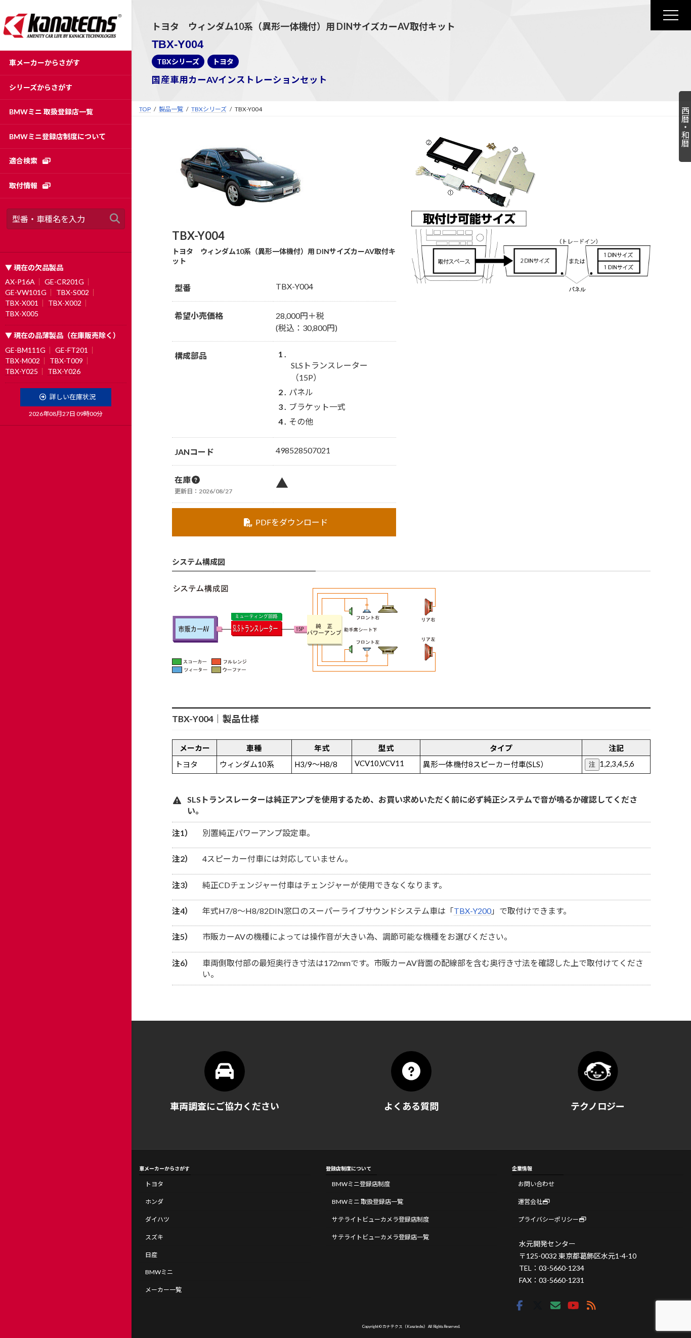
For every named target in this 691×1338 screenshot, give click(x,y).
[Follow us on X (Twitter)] (537, 1306)
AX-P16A (20, 281)
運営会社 (530, 1202)
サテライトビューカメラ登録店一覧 (380, 1237)
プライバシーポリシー (548, 1219)
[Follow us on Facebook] (519, 1306)
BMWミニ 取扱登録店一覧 (367, 1202)
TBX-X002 (64, 303)
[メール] (555, 1306)
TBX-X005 (21, 313)
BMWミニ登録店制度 (361, 1184)
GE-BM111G (25, 350)
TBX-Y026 (64, 371)
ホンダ (154, 1202)
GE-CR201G (64, 281)
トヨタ (223, 61)
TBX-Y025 (21, 371)
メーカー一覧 (163, 1290)
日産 (151, 1255)
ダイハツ (157, 1219)
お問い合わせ (536, 1184)
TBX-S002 (72, 292)
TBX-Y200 (472, 910)
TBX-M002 (22, 360)
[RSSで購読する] (591, 1306)
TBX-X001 (21, 303)
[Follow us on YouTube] (573, 1306)
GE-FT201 (71, 350)
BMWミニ (159, 1272)
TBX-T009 (66, 360)
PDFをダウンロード (291, 522)
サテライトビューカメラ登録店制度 (380, 1219)
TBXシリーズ (178, 61)
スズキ (154, 1237)
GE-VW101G (26, 292)
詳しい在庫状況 (73, 397)
